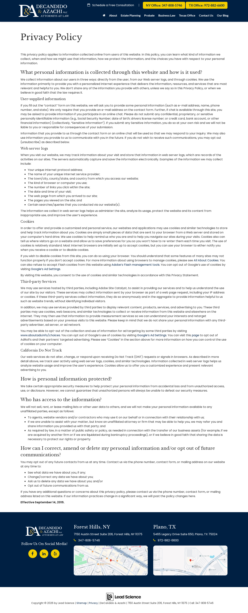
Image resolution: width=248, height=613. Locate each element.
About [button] (113, 15)
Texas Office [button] (187, 15)
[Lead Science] (123, 597)
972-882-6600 (168, 540)
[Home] (104, 16)
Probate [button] (149, 15)
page (195, 335)
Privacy (93, 603)
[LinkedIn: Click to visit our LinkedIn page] (44, 553)
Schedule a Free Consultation (113, 5)
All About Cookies (206, 260)
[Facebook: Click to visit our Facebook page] (32, 553)
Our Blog (222, 15)
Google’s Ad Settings (45, 269)
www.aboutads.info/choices (40, 335)
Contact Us (206, 15)
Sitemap (81, 603)
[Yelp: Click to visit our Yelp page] (55, 553)
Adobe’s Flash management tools (135, 265)
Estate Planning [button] (131, 15)
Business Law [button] (166, 15)
